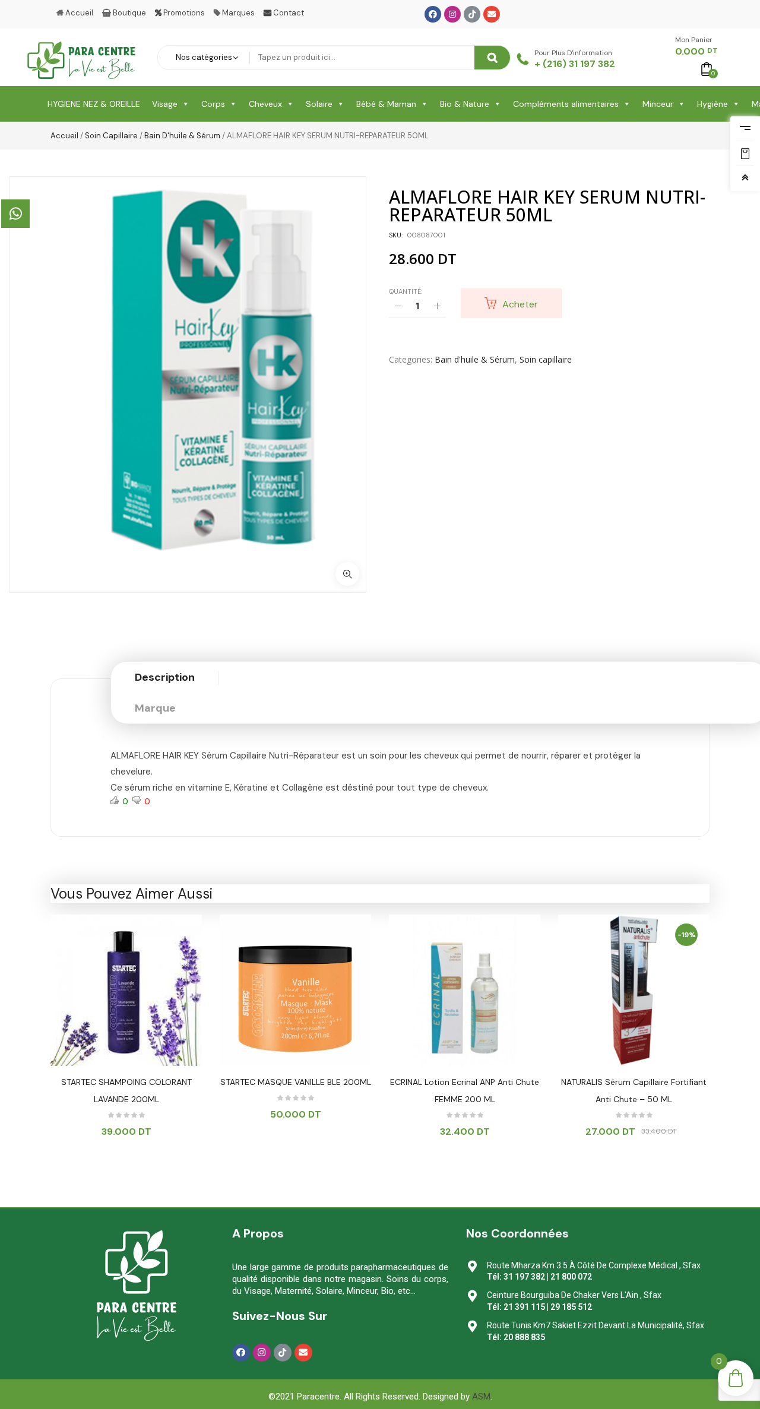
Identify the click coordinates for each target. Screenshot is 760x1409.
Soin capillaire (111, 136)
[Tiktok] (472, 14)
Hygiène (712, 104)
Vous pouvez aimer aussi (131, 893)
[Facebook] (433, 14)
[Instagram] (452, 14)
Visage (165, 104)
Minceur (657, 104)
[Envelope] (491, 14)
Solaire (319, 104)
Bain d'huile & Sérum (182, 136)
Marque (155, 708)
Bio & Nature (464, 104)
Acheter (520, 304)
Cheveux (265, 104)
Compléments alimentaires (566, 104)
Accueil (64, 136)
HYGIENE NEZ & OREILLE (94, 104)
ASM (481, 1396)
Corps (213, 104)
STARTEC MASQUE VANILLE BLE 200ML (295, 1082)
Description (165, 677)
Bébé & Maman (386, 104)
